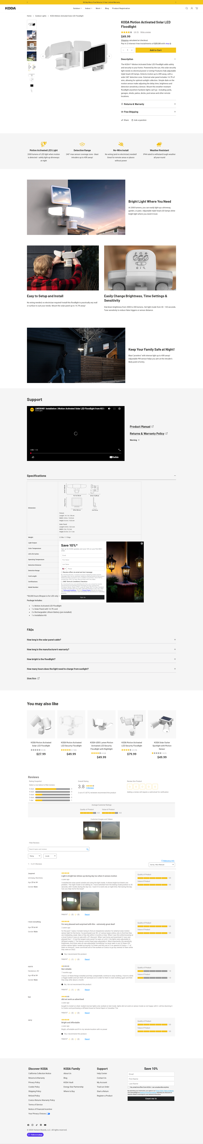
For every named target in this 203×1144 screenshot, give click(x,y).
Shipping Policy (34, 1091)
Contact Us (101, 1078)
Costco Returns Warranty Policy (41, 1100)
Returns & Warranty (36, 1078)
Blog (65, 1078)
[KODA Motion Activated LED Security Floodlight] (71, 724)
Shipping (124, 40)
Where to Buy (69, 1091)
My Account (102, 1082)
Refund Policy (34, 1096)
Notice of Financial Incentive (40, 1109)
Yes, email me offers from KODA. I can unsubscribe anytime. (149, 1087)
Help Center (102, 1073)
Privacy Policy (34, 1082)
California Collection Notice (39, 1073)
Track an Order (103, 1087)
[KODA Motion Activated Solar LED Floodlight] (41, 724)
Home (29, 16)
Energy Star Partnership (73, 1087)
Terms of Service (35, 1104)
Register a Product (104, 1096)
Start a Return (103, 1091)
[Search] (187, 8)
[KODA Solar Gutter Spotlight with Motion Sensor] (162, 724)
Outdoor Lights (40, 16)
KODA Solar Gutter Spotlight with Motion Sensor (162, 745)
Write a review (145, 32)
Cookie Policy (34, 1087)
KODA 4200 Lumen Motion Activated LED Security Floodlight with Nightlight (101, 745)
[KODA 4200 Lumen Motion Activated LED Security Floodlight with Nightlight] (101, 724)
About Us (67, 1073)
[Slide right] (109, 56)
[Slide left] (43, 56)
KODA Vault (68, 1082)
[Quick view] (52, 714)
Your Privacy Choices (37, 1113)
